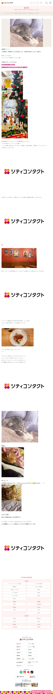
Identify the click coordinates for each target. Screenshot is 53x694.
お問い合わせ (19, 665)
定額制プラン (19, 646)
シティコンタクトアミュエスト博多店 (14, 583)
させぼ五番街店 (38, 604)
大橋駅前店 (14, 586)
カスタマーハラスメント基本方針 (32, 662)
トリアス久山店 (14, 595)
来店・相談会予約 (37, 691)
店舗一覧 (48, 691)
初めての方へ (19, 643)
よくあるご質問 (31, 658)
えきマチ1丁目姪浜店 (38, 583)
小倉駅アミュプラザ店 (14, 589)
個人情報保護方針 (20, 662)
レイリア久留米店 (14, 592)
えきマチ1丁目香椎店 (38, 586)
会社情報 (29, 652)
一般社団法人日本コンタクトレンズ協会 (20, 658)
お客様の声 (19, 652)
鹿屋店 (38, 621)
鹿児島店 (14, 618)
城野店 (38, 595)
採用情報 (29, 655)
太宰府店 (38, 592)
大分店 (38, 609)
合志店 (14, 609)
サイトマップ (30, 665)
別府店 (38, 612)
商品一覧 (29, 649)
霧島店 (14, 621)
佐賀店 (14, 604)
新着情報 (18, 655)
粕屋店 (14, 598)
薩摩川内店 (39, 618)
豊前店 (38, 589)
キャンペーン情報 (31, 646)
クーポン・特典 (31, 643)
